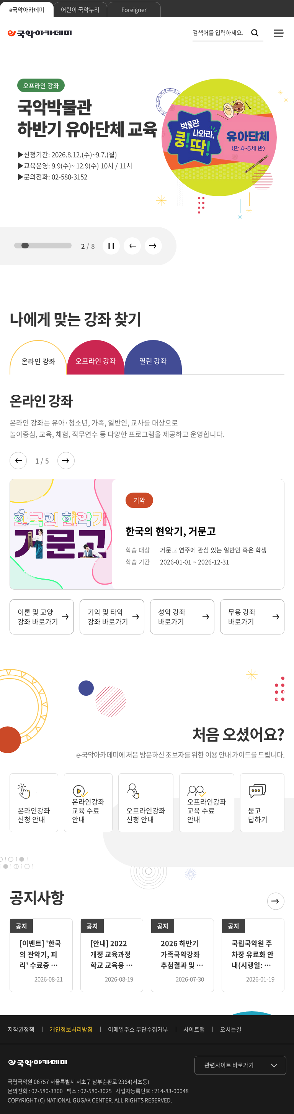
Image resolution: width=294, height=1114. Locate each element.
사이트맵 (194, 1029)
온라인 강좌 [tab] (38, 361)
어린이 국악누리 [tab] (80, 9)
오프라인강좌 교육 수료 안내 (206, 811)
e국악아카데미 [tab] (26, 9)
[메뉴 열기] (278, 33)
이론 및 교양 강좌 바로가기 (38, 617)
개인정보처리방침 (71, 1029)
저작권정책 (21, 1029)
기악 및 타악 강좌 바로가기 (108, 617)
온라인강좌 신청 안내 (34, 815)
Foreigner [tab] (134, 9)
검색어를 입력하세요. (218, 33)
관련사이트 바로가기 (229, 1065)
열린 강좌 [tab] (153, 361)
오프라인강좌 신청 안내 (145, 815)
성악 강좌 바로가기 (172, 617)
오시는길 (231, 1029)
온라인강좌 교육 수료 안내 (88, 811)
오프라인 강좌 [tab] (95, 361)
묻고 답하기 (258, 815)
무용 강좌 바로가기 (242, 617)
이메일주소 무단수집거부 (138, 1029)
